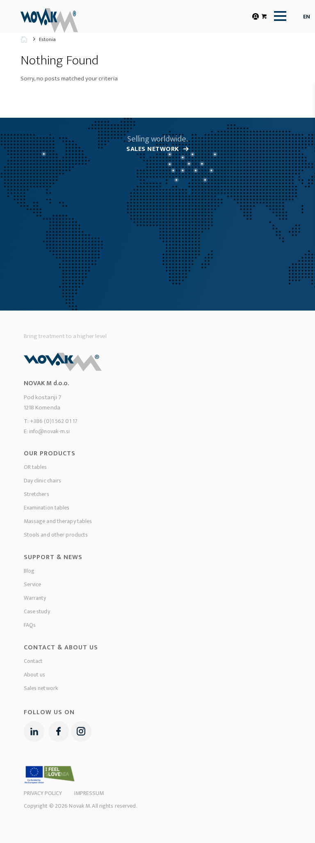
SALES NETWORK (152, 149)
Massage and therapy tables (58, 521)
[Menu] (278, 15)
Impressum (89, 793)
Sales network (41, 688)
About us (35, 674)
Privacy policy (43, 793)
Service (32, 584)
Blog (29, 571)
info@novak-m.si (49, 431)
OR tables (35, 467)
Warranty (35, 598)
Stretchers (36, 494)
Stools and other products (56, 534)
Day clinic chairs (43, 480)
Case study (37, 611)
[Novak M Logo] (63, 21)
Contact (33, 661)
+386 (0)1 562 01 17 (54, 421)
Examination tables (47, 507)
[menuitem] (278, 16)
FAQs (30, 625)
